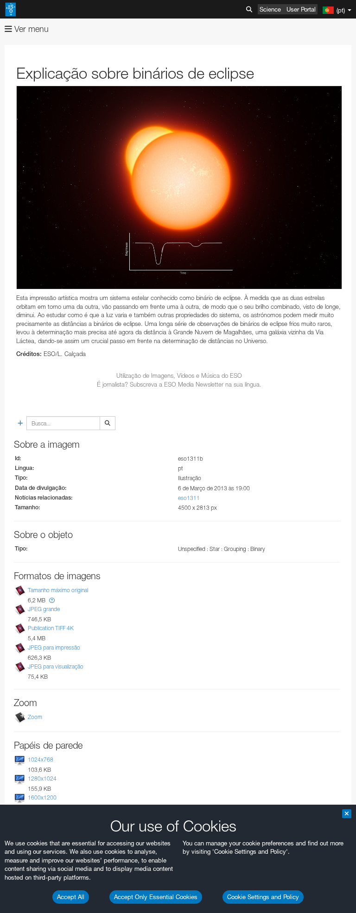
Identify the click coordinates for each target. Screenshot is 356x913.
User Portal (301, 9)
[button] (52, 600)
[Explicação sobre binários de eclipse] (179, 187)
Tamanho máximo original (58, 590)
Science (270, 9)
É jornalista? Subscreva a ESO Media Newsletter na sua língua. (179, 384)
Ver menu (30, 29)
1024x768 (40, 759)
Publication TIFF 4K (51, 628)
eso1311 (189, 497)
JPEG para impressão (54, 647)
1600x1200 (42, 797)
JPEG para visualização (55, 666)
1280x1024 (42, 778)
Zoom (35, 716)
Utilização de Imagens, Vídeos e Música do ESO (179, 375)
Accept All (70, 896)
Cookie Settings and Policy (263, 896)
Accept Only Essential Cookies (155, 896)
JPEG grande (44, 609)
